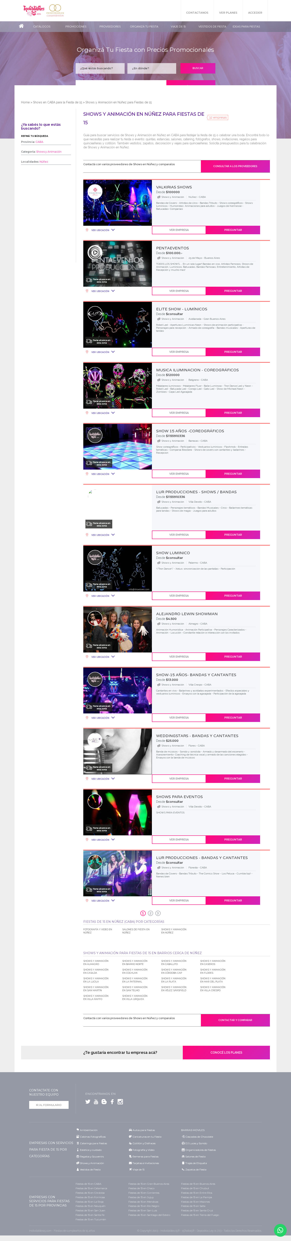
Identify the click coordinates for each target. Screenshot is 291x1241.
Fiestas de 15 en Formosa (90, 1197)
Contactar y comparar (235, 1020)
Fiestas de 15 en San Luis (142, 1210)
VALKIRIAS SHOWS (174, 187)
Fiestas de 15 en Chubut (195, 1188)
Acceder (255, 12)
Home (25, 102)
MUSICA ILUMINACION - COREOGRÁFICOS (197, 370)
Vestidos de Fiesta (212, 26)
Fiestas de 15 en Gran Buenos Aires (148, 1183)
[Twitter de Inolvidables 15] (88, 1102)
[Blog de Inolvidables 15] (103, 1102)
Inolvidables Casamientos (55, 10)
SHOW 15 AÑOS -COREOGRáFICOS (190, 431)
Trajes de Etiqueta (196, 1163)
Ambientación (89, 1130)
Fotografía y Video (143, 1149)
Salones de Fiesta (195, 1156)
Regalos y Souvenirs (92, 1156)
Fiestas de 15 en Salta (193, 1206)
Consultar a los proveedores (235, 166)
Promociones (75, 26)
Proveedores (110, 26)
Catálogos (41, 26)
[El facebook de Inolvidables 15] (111, 1102)
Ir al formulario (49, 1104)
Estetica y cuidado (91, 1149)
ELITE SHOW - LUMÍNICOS (181, 309)
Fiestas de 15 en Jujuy (141, 1197)
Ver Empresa (179, 229)
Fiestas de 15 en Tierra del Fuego (200, 1214)
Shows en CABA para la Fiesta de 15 (57, 102)
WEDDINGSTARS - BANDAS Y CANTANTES (197, 735)
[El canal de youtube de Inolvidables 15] (95, 1102)
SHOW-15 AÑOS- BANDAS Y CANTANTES (196, 675)
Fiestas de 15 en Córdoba (90, 1192)
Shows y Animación (92, 1163)
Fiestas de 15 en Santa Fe (90, 1214)
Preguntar (233, 229)
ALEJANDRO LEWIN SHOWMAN (187, 614)
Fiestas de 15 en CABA (88, 1183)
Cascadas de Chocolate (199, 1136)
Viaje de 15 (178, 26)
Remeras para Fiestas (145, 1156)
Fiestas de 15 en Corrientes (143, 1192)
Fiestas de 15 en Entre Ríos (196, 1192)
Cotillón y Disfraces (144, 1143)
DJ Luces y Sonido (196, 1143)
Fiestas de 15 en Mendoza (143, 1201)
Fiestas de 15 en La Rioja (90, 1201)
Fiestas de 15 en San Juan (90, 1210)
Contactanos (197, 12)
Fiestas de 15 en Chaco (141, 1188)
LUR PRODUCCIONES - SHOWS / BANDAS (196, 492)
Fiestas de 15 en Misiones (195, 1201)
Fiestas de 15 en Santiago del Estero (149, 1214)
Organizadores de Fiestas (200, 1149)
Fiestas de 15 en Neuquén (90, 1206)
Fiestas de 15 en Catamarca (91, 1188)
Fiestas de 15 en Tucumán (91, 1219)
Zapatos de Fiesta (195, 1169)
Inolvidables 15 (34, 10)
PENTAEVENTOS (172, 248)
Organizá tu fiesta (144, 26)
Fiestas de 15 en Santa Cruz (197, 1210)
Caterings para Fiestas (93, 1143)
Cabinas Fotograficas (93, 1136)
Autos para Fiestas (144, 1130)
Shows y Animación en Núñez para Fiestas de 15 (118, 102)
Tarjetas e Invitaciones (146, 1163)
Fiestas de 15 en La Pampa (196, 1197)
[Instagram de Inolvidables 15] (119, 1102)
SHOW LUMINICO (173, 553)
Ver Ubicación (100, 230)
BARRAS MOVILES (193, 1130)
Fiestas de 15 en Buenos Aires (198, 1183)
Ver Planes (228, 12)
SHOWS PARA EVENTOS (179, 796)
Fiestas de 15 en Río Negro (143, 1206)
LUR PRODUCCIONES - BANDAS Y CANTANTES (202, 857)
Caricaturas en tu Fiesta (147, 1136)
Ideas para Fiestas (246, 26)
